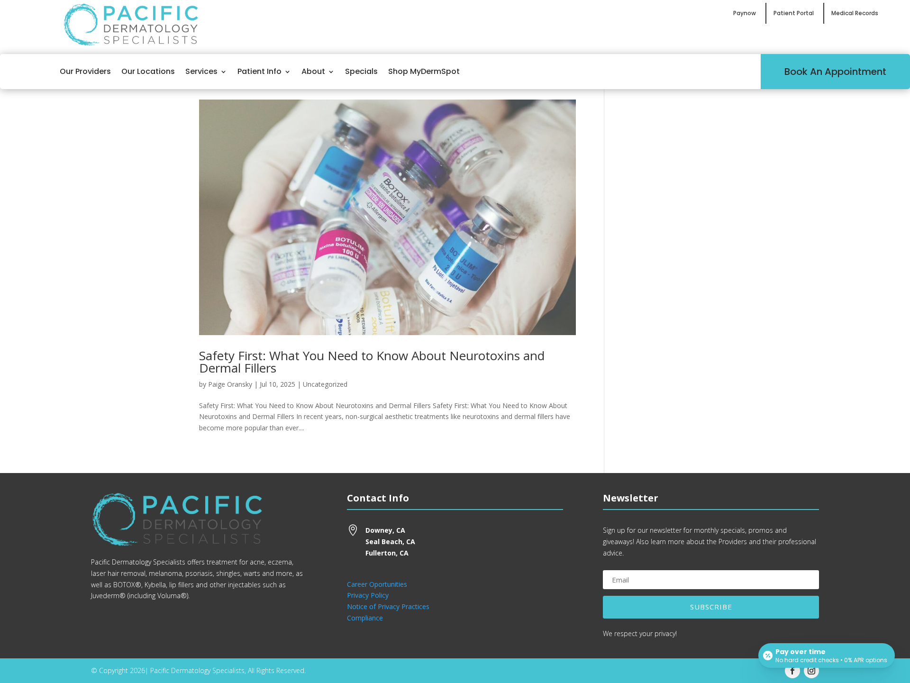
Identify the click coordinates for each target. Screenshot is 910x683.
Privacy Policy (368, 595)
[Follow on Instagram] (811, 670)
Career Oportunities (377, 584)
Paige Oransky (230, 384)
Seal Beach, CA (390, 541)
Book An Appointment (835, 71)
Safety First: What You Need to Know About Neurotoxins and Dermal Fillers (372, 361)
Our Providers (85, 71)
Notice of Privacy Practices (388, 606)
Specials (361, 71)
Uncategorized (325, 384)
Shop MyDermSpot (424, 71)
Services (201, 71)
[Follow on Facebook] (792, 670)
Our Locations (148, 71)
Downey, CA (385, 530)
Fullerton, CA (387, 552)
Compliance (365, 617)
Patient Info (259, 71)
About (313, 71)
